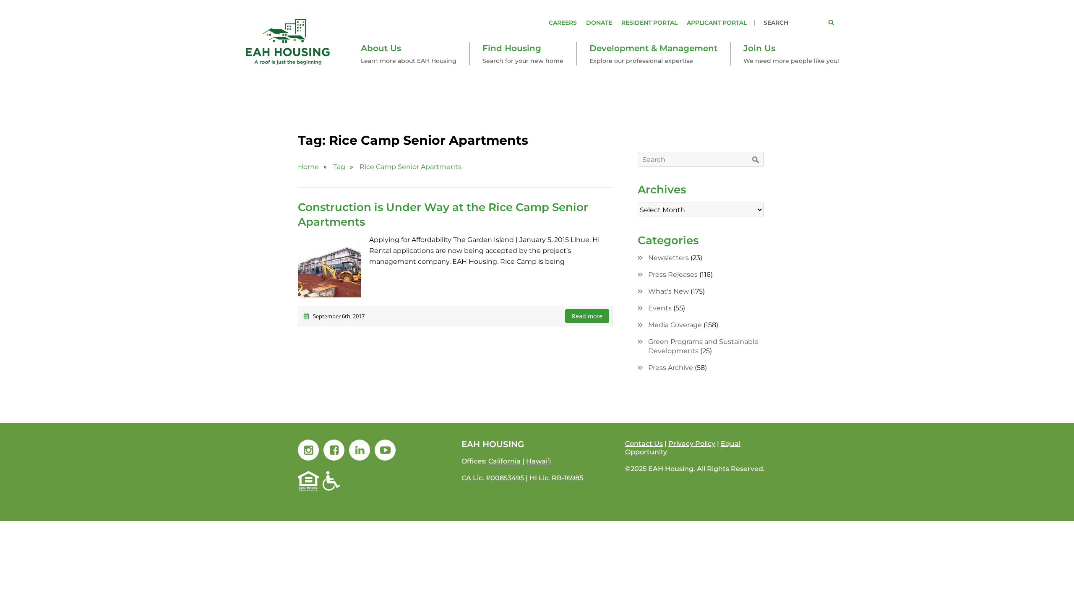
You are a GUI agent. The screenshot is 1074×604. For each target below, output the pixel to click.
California (504, 461)
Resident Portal (649, 23)
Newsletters (668, 258)
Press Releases (673, 275)
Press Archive (670, 368)
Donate (599, 23)
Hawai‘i (538, 461)
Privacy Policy (691, 444)
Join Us (759, 48)
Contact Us (644, 444)
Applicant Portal (717, 23)
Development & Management (653, 48)
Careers (563, 23)
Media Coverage (675, 325)
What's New (668, 291)
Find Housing (511, 48)
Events (660, 308)
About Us (381, 48)
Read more (587, 316)
